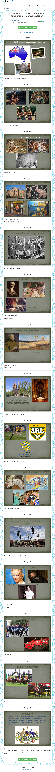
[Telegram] (43, 21)
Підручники (31, 5)
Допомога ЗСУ (41, 5)
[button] (27, 27)
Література (12, 5)
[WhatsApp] (41, 21)
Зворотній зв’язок (27, 769)
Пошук (7, 8)
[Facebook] (35, 21)
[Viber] (39, 21)
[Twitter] (37, 21)
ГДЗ (5, 5)
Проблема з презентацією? (27, 32)
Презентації (21, 5)
